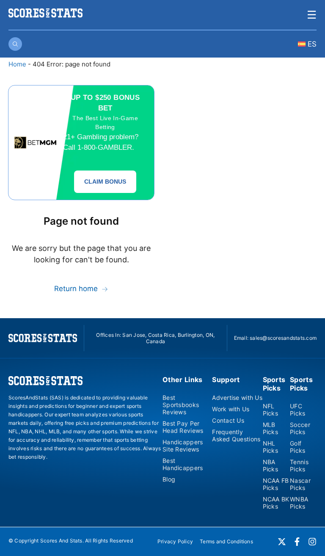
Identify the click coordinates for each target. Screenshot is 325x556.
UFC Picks (297, 409)
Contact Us (228, 420)
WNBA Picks (299, 502)
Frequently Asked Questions (236, 435)
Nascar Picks (300, 484)
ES (311, 44)
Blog (168, 479)
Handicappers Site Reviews (182, 445)
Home (17, 64)
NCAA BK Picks (276, 502)
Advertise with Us (237, 397)
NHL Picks (270, 447)
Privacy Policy (175, 541)
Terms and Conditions (226, 541)
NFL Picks (270, 409)
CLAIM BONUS (105, 181)
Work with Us (230, 409)
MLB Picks (270, 428)
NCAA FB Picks (276, 484)
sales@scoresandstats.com (283, 338)
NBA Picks (270, 465)
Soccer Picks (300, 428)
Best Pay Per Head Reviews (182, 427)
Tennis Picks (299, 465)
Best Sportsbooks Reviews (180, 405)
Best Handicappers (182, 464)
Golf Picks (297, 447)
